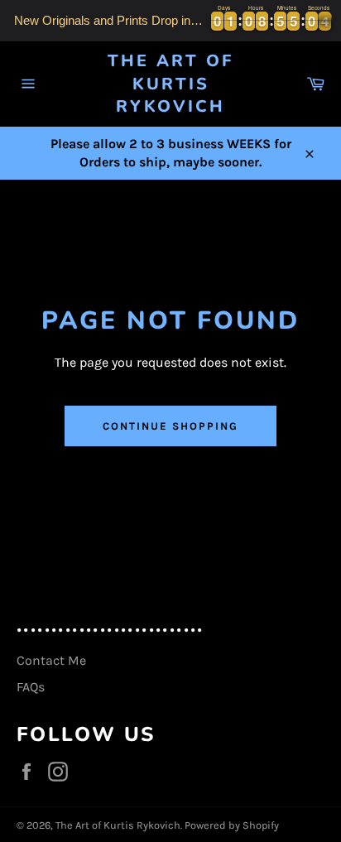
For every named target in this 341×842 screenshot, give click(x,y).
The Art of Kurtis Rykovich (170, 84)
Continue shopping (170, 426)
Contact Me (51, 660)
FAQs (31, 687)
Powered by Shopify (232, 825)
